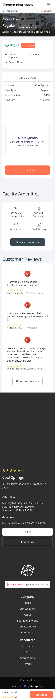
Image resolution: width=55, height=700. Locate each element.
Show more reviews (27, 381)
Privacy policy (27, 680)
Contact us (27, 170)
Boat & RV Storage (27, 620)
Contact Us (27, 632)
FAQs (27, 652)
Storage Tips (27, 658)
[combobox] (27, 584)
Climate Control (27, 626)
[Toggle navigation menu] (50, 4)
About (27, 614)
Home (27, 602)
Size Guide (27, 646)
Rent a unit (47, 10)
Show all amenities (27, 242)
